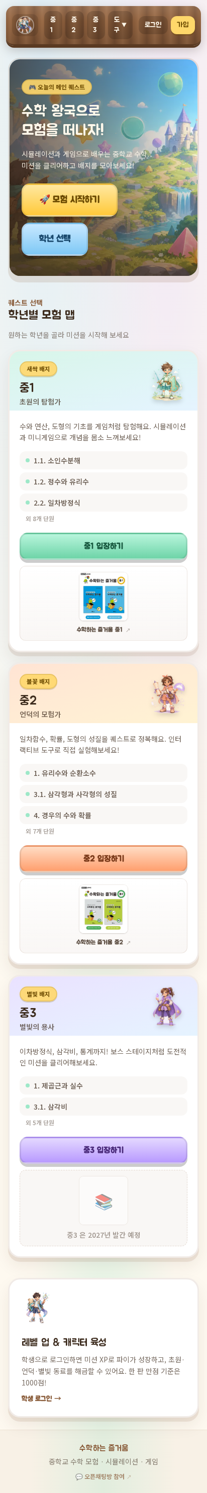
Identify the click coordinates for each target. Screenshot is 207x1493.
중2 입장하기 (103, 859)
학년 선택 (54, 239)
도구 (120, 25)
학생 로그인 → (41, 1399)
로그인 (153, 25)
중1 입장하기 (103, 546)
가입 (183, 25)
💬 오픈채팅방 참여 (103, 1476)
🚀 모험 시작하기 (69, 200)
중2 (74, 25)
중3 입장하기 (103, 1150)
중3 (96, 25)
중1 (53, 25)
